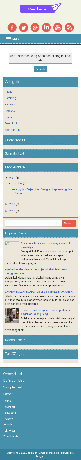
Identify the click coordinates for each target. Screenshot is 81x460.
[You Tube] (57, 27)
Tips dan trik (12, 129)
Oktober (17, 183)
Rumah (9, 117)
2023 (12, 177)
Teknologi (11, 123)
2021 (12, 204)
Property (10, 110)
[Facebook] (12, 27)
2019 (12, 211)
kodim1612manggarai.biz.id (43, 452)
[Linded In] (46, 27)
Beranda (40, 69)
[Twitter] (23, 27)
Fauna (8, 91)
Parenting (10, 98)
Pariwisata (11, 104)
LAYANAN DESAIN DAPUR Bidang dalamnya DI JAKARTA (39, 291)
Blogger (40, 456)
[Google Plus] (34, 27)
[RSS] (69, 27)
